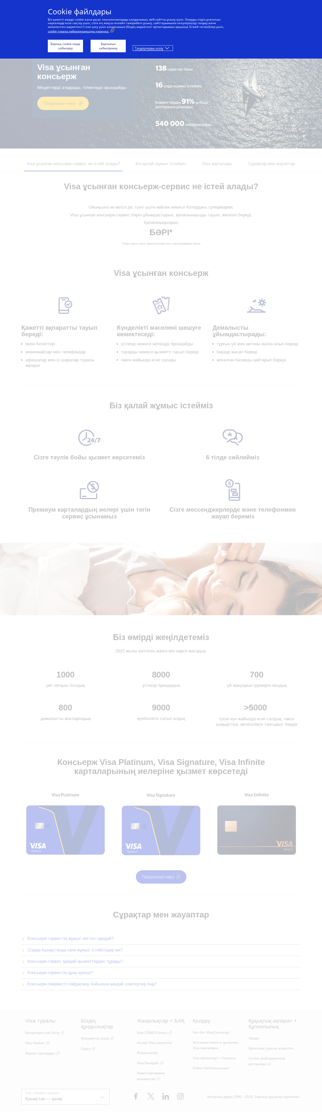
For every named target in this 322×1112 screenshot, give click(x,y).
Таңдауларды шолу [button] (149, 48)
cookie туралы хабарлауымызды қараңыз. (78, 31)
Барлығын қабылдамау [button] (108, 46)
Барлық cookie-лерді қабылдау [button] (65, 46)
